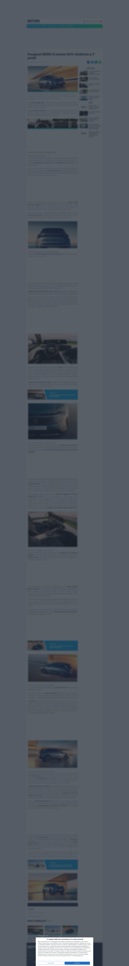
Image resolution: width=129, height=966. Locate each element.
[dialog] (64, 951)
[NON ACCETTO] (42, 935)
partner (48, 941)
